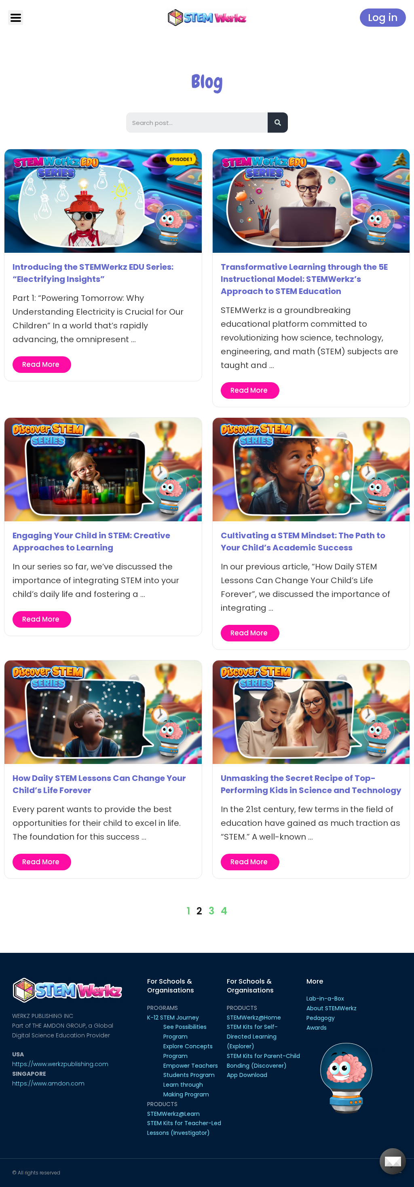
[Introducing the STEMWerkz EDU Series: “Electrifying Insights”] (103, 200)
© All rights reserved (36, 1172)
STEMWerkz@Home (254, 1017)
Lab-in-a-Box (325, 998)
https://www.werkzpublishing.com (60, 1064)
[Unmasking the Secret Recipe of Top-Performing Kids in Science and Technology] (311, 711)
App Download (247, 1075)
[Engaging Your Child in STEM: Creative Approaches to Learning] (103, 469)
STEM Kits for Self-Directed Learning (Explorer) (252, 1036)
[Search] (278, 122)
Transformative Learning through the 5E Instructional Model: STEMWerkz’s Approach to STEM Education (304, 279)
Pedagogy (320, 1018)
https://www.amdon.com (48, 1083)
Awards (316, 1028)
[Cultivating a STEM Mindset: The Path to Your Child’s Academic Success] (311, 469)
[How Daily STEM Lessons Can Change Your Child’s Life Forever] (103, 711)
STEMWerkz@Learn (173, 1114)
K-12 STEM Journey (173, 1017)
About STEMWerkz (331, 1008)
